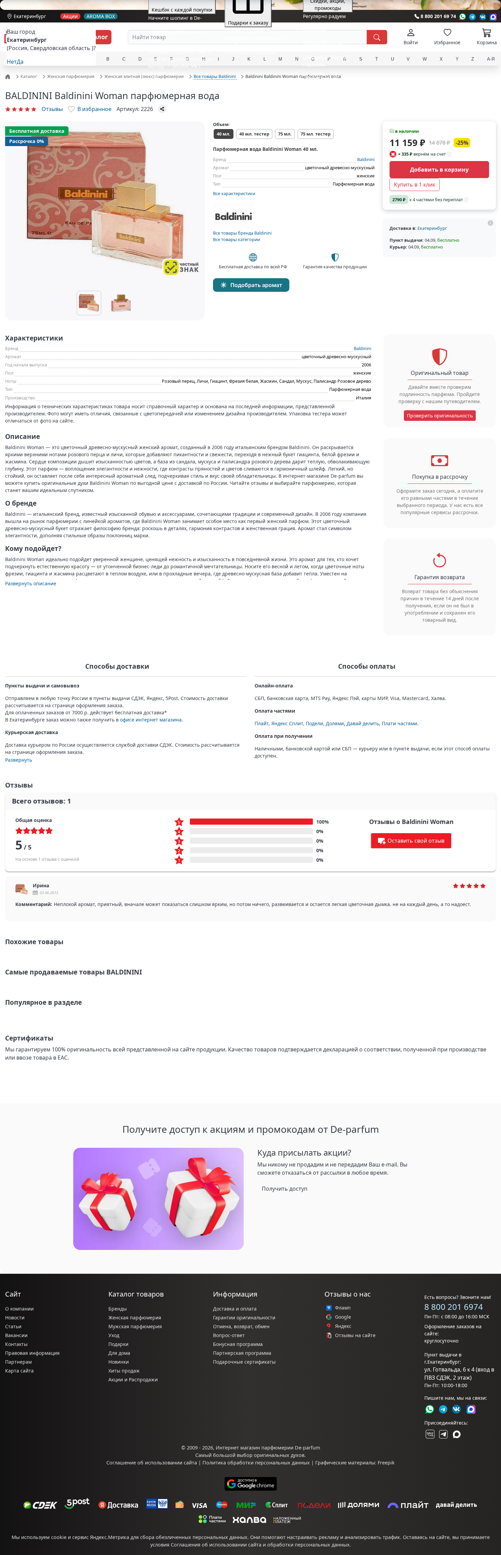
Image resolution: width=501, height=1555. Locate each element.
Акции (70, 16)
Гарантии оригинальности (244, 1317)
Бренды (117, 1308)
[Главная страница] (8, 76)
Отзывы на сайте (355, 1335)
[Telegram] (472, 16)
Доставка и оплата (235, 1308)
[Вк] (483, 16)
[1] (8, 109)
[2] (14, 109)
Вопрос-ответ (229, 1335)
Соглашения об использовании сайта (216, 1544)
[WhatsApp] (462, 16)
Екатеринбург (30, 16)
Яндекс (343, 1326)
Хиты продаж (124, 1370)
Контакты (16, 1344)
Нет (12, 61)
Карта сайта (19, 1370)
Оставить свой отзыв (416, 840)
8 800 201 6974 (453, 1306)
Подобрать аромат (256, 285)
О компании (19, 1308)
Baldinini (366, 159)
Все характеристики (234, 193)
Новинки (118, 1362)
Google (343, 1317)
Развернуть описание (30, 583)
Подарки (118, 1344)
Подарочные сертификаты (244, 1362)
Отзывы (52, 109)
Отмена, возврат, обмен (241, 1326)
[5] (33, 109)
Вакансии (16, 1335)
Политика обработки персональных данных (256, 1462)
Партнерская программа (242, 1353)
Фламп (343, 1308)
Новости (15, 1317)
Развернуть (18, 760)
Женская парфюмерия (134, 1317)
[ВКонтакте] (429, 1434)
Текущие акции (321, 77)
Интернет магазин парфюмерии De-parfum (268, 1447)
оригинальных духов (279, 1455)
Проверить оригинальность (440, 415)
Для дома (119, 1353)
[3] (21, 109)
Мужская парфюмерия (135, 1326)
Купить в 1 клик (414, 184)
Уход (113, 1335)
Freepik (386, 1462)
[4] (27, 109)
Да (20, 61)
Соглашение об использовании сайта (151, 1462)
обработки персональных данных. (309, 1544)
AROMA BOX (101, 16)
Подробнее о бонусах (173, 86)
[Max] (493, 16)
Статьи (13, 1326)
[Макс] (457, 1434)
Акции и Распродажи (133, 1379)
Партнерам (18, 1362)
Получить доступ (284, 1188)
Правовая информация (32, 1353)
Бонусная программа (238, 1344)
